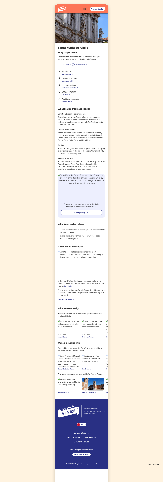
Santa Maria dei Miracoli (66, 369)
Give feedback (90, 437)
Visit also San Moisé (65, 300)
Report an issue (73, 437)
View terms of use (81, 442)
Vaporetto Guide (67, 81)
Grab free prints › (81, 454)
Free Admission (79, 64)
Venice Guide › (97, 9)
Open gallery (79, 212)
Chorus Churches (65, 64)
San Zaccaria (86, 369)
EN (84, 9)
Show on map (66, 74)
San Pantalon (62, 392)
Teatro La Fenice (88, 337)
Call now (65, 95)
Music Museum (63, 337)
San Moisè (68, 286)
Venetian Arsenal (88, 392)
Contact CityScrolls (81, 433)
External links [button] (67, 102)
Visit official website (69, 88)
